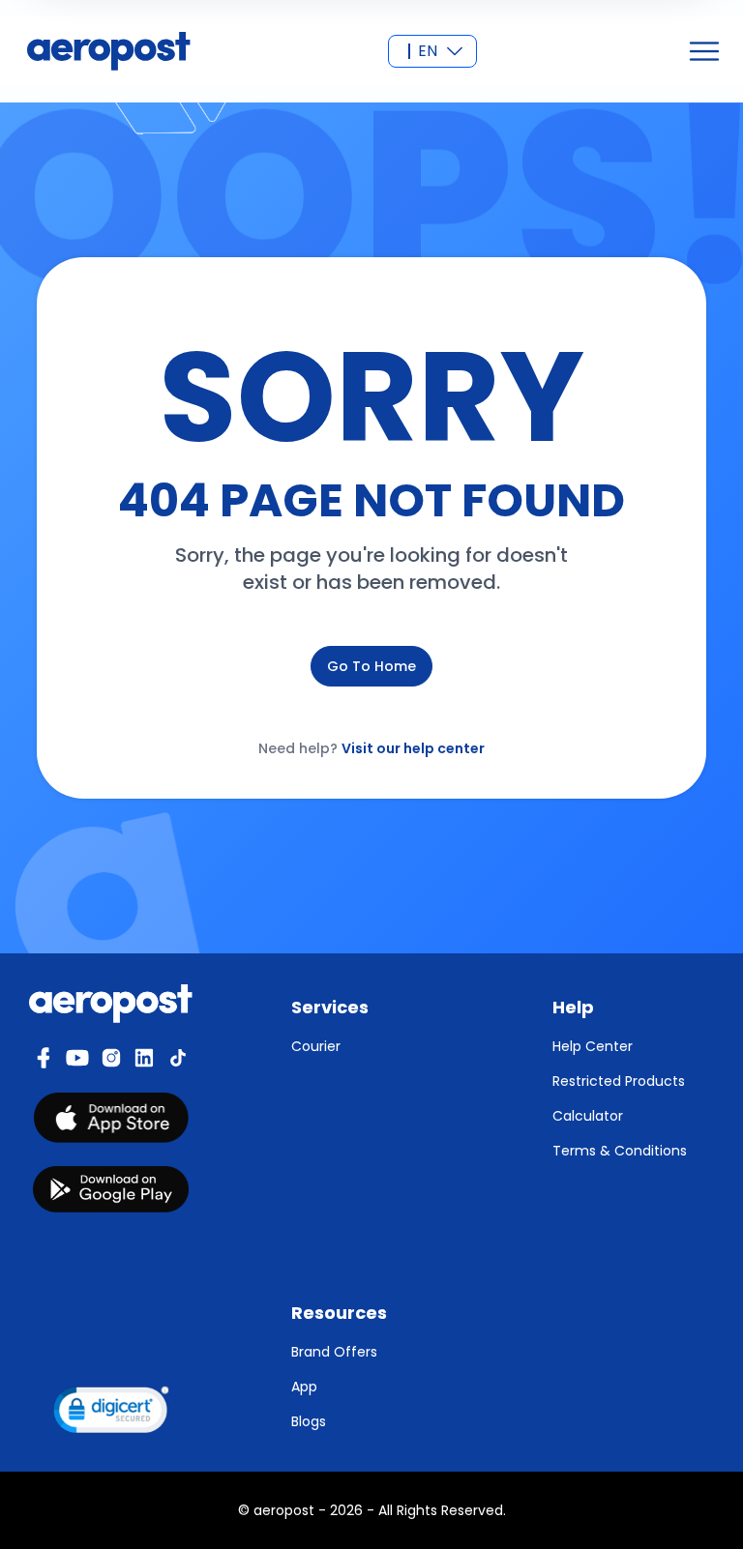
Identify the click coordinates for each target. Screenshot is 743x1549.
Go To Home (371, 666)
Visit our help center (413, 748)
